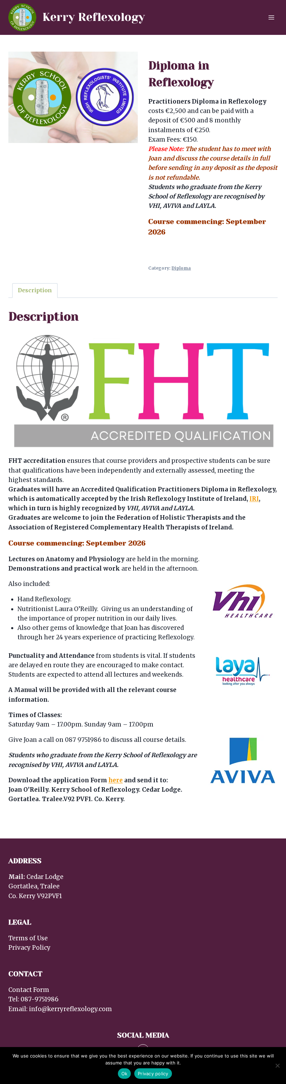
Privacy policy (153, 1073)
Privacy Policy (29, 947)
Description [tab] (35, 290)
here (115, 780)
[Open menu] (271, 17)
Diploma (181, 268)
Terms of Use (28, 938)
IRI (254, 499)
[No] (277, 1065)
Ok (124, 1073)
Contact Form (28, 990)
